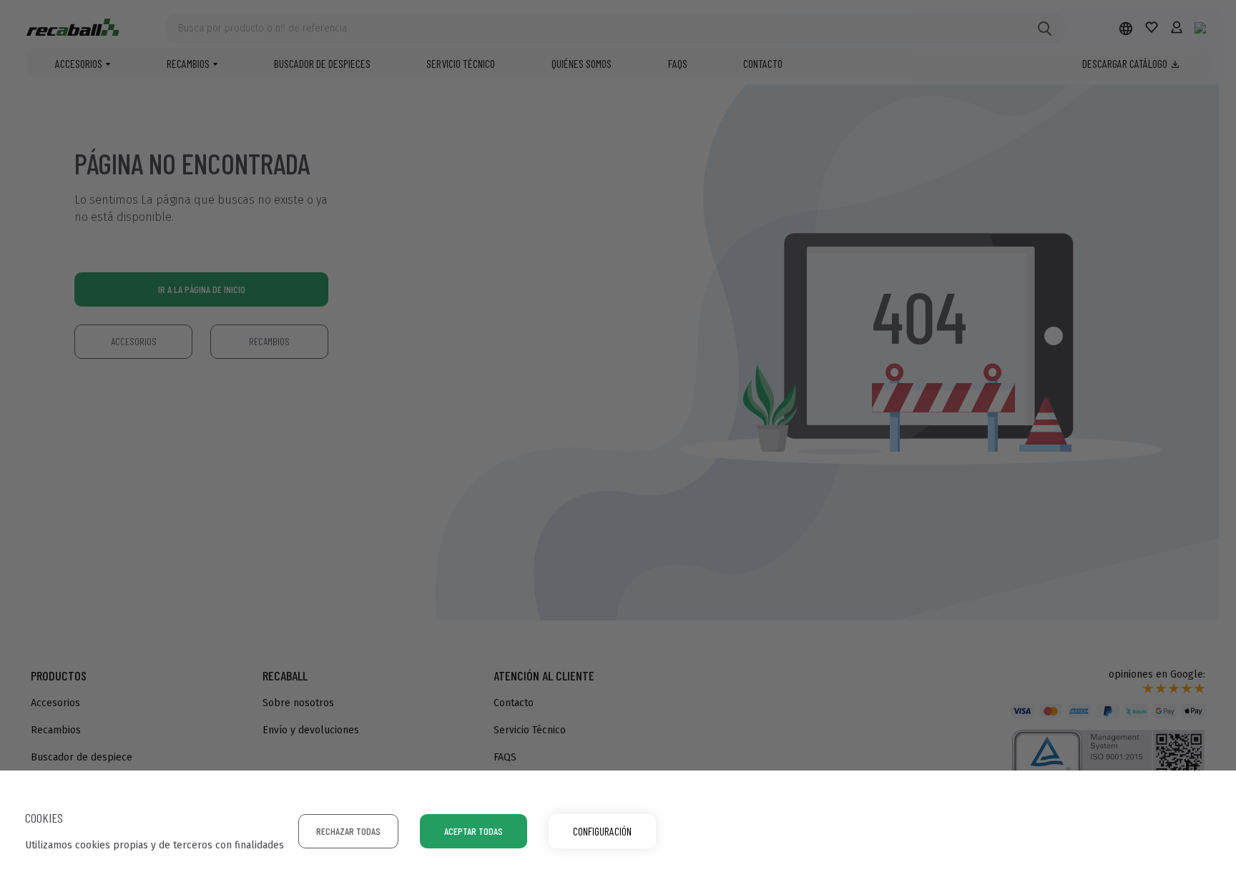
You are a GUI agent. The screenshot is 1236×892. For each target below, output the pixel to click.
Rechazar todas (348, 831)
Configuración (602, 831)
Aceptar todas (473, 831)
